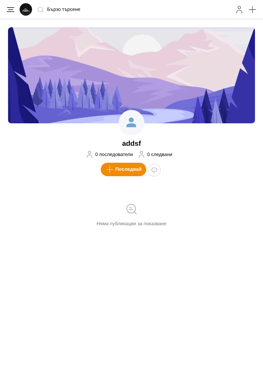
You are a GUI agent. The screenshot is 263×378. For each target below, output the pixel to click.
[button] (252, 9)
